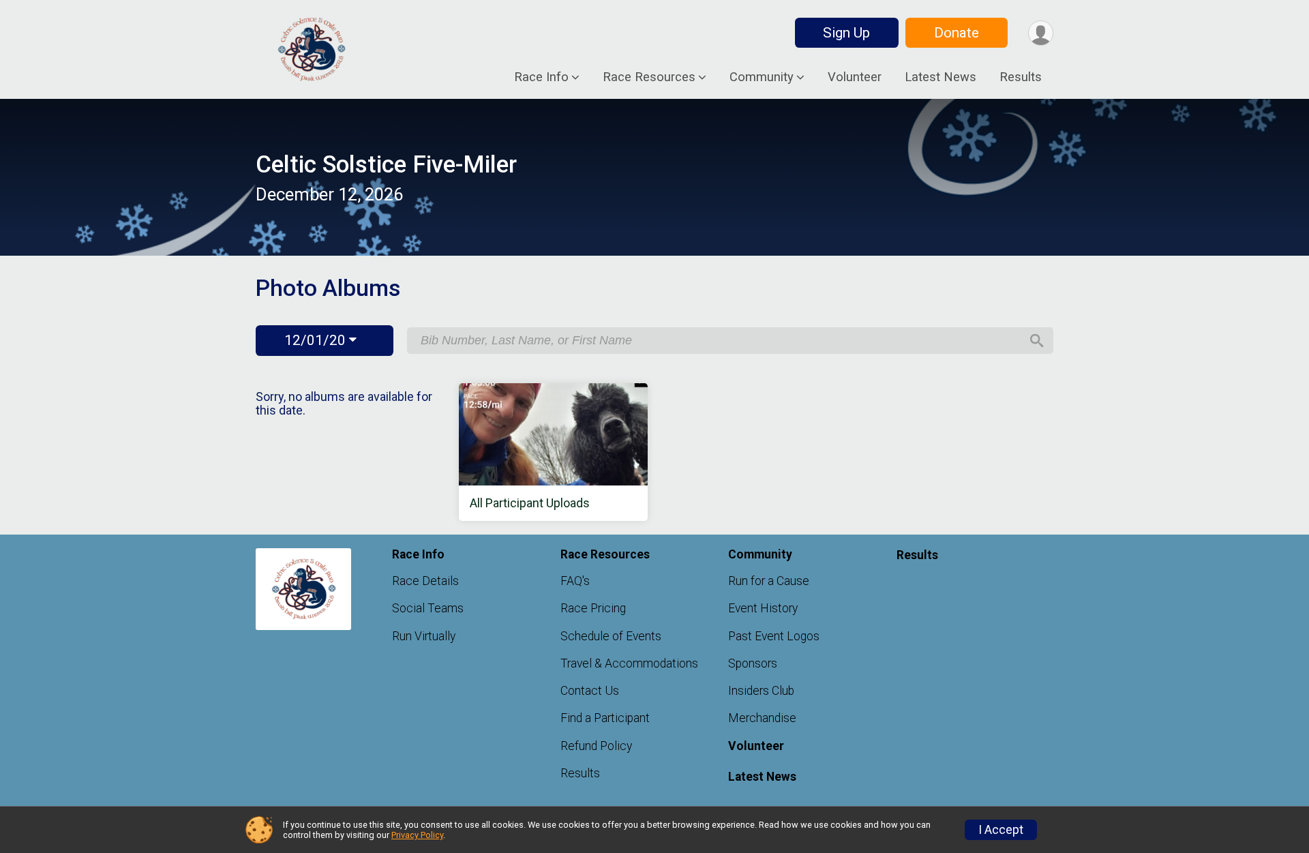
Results (1020, 77)
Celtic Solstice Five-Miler (386, 165)
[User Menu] (1040, 33)
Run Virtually (423, 636)
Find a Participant (605, 718)
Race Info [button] (541, 77)
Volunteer (855, 77)
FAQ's (575, 581)
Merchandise (762, 718)
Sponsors (752, 663)
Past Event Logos (773, 636)
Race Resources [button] (649, 77)
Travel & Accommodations (629, 663)
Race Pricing (593, 608)
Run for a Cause (768, 581)
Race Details (425, 581)
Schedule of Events (610, 636)
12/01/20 (316, 340)
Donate (956, 33)
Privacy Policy (417, 835)
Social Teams (428, 608)
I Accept (1000, 830)
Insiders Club (761, 691)
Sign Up (846, 33)
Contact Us (589, 691)
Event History (763, 608)
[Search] (1037, 341)
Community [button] (761, 77)
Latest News (940, 77)
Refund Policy (596, 746)
